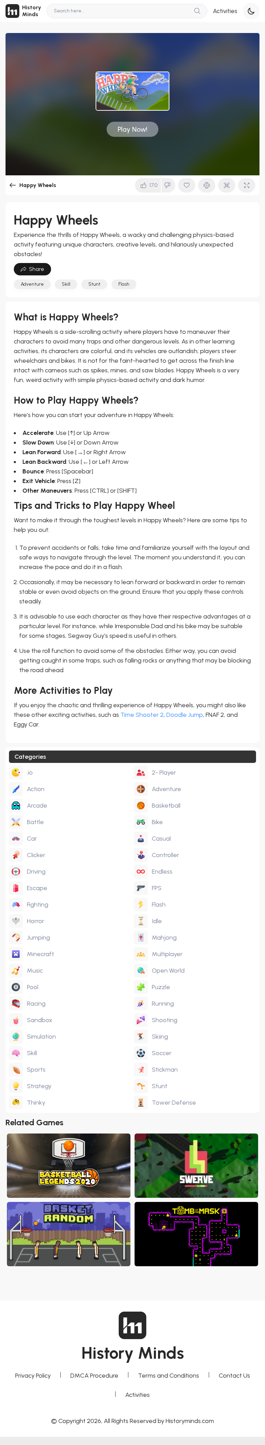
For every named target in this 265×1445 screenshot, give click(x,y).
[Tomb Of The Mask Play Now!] (196, 1234)
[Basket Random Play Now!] (68, 1234)
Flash (123, 284)
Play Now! (132, 129)
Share (36, 269)
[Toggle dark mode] (251, 11)
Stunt (94, 284)
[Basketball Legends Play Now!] (68, 1166)
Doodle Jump (184, 715)
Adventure (32, 284)
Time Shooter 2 (142, 715)
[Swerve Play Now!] (196, 1166)
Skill (66, 284)
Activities (225, 11)
